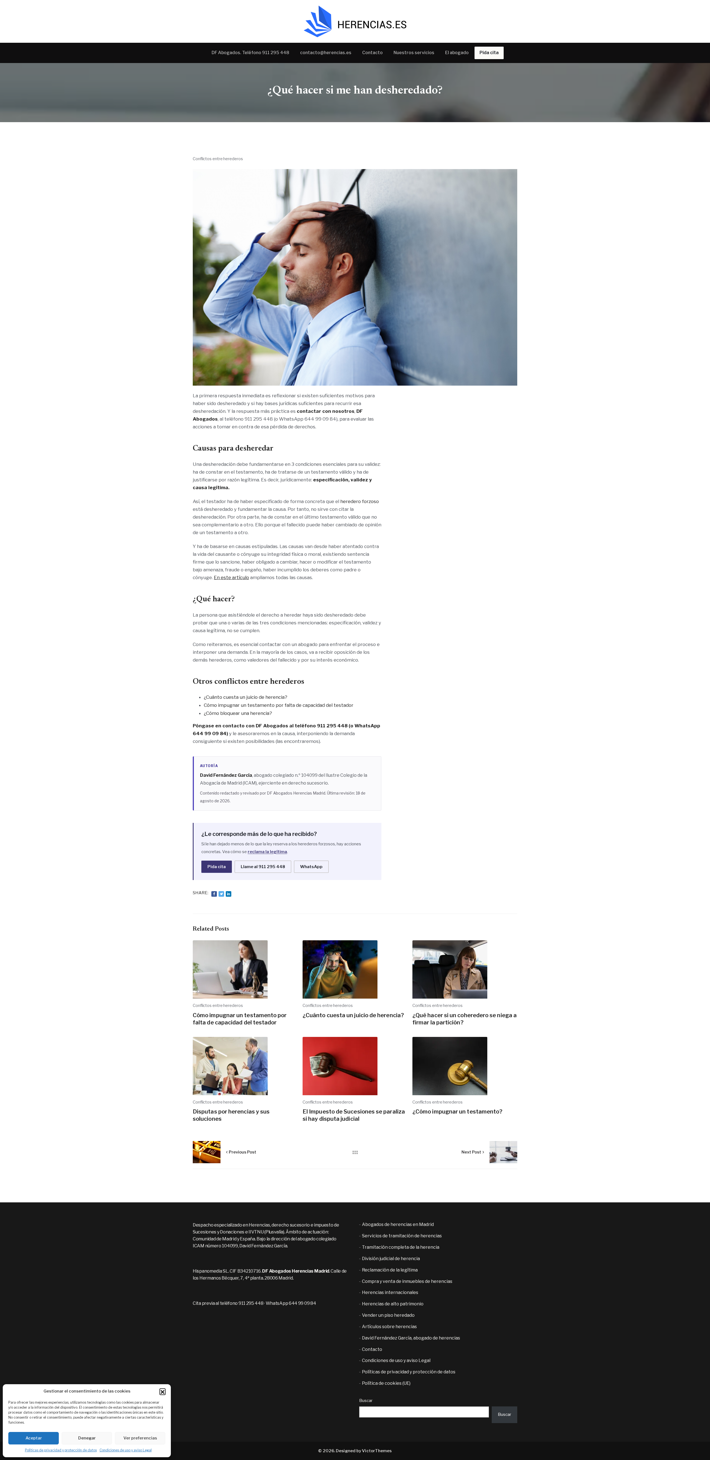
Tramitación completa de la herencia (400, 1247)
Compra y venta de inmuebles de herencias (407, 1281)
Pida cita (216, 866)
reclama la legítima (267, 851)
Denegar (87, 1438)
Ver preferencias (140, 1438)
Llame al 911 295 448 (263, 866)
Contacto (372, 1349)
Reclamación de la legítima (390, 1270)
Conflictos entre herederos (218, 158)
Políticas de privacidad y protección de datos (61, 1450)
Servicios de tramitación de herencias (402, 1235)
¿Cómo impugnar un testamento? (457, 1111)
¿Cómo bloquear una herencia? (238, 713)
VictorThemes (377, 1450)
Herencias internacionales (390, 1292)
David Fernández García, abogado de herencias (411, 1338)
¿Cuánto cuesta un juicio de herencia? (245, 697)
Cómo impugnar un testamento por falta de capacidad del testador (278, 705)
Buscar (365, 1400)
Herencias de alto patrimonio (393, 1303)
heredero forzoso (359, 501)
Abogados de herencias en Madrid (398, 1224)
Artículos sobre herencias (389, 1326)
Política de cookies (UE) (386, 1383)
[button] (162, 1391)
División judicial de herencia (391, 1258)
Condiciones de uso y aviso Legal (126, 1450)
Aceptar (34, 1438)
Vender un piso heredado (388, 1315)
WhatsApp (311, 866)
